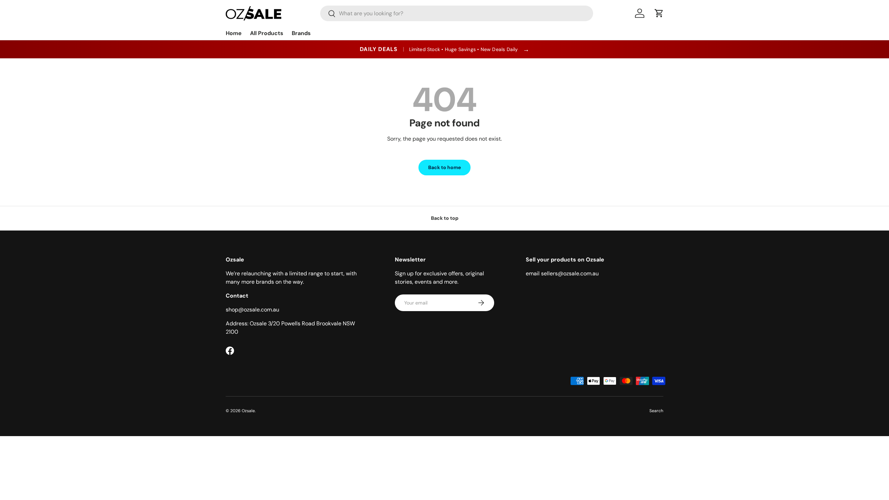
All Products (266, 33)
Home (234, 33)
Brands (301, 33)
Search (656, 411)
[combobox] (456, 13)
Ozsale (248, 411)
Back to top (444, 218)
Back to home (444, 167)
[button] (659, 13)
